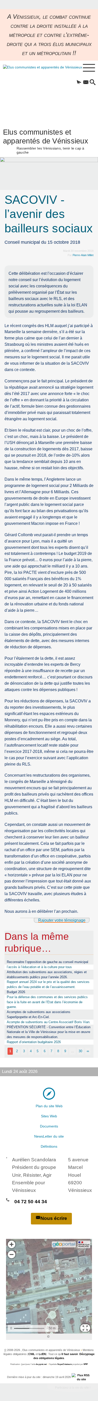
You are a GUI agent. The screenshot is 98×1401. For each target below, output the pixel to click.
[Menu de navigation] (89, 68)
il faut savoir (70, 1354)
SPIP (85, 1364)
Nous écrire (53, 1218)
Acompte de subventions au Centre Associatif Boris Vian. (48, 1022)
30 (80, 1051)
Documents (49, 1126)
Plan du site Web (49, 1106)
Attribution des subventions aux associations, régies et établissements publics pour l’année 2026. (47, 974)
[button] (79, 82)
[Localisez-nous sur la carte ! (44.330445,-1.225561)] (49, 1093)
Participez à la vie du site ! (72, 1387)
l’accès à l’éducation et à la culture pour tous (39, 967)
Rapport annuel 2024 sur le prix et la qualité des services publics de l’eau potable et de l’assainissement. (48, 984)
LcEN (42, 1354)
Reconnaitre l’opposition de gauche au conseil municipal (47, 962)
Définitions (49, 1146)
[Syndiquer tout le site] (81, 1377)
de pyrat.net (41, 1364)
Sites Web (49, 1116)
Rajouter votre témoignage (61, 920)
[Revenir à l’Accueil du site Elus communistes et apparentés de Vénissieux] (36, 92)
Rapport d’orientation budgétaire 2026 (34, 1042)
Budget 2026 (16, 992)
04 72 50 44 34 (30, 1201)
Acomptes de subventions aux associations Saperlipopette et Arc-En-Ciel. (38, 1014)
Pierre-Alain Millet (83, 255)
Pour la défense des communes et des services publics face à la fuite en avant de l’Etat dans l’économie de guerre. (47, 1002)
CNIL (31, 1354)
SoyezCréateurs (64, 1364)
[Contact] (85, 82)
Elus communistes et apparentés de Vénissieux (45, 140)
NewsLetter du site (49, 1136)
